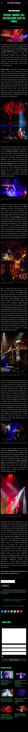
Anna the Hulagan (8, 589)
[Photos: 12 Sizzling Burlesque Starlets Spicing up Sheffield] (7, 692)
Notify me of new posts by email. (11, 656)
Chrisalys (16, 591)
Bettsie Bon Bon (16, 589)
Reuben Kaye (15, 592)
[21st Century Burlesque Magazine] (14, 2)
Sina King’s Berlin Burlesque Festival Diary (20, 715)
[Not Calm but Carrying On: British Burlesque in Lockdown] (7, 674)
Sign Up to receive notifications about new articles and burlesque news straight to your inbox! (13, 578)
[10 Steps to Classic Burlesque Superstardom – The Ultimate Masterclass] (21, 674)
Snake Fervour (4, 593)
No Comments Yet (9, 618)
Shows (10, 10)
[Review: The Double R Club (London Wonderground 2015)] (21, 692)
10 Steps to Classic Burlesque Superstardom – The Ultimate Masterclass (21, 683)
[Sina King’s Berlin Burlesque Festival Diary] (21, 709)
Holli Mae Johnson (14, 26)
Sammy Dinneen (21, 592)
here (18, 573)
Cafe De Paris (11, 591)
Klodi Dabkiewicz (8, 592)
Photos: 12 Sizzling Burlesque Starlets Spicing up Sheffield (7, 700)
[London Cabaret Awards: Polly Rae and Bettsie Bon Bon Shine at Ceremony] (7, 709)
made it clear (7, 534)
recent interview (9, 292)
